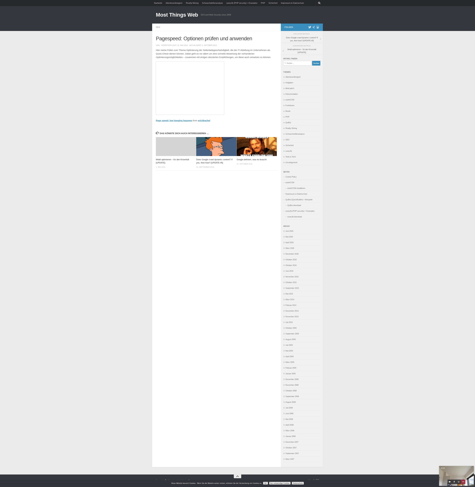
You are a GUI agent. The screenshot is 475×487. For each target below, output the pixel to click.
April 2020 (289, 242)
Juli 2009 (289, 345)
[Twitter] (309, 27)
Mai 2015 (289, 294)
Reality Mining (192, 3)
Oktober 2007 (291, 448)
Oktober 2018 (291, 259)
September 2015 (292, 288)
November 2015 (291, 277)
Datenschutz (298, 483)
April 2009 (289, 356)
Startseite (158, 3)
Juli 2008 (289, 408)
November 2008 (291, 385)
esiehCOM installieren (296, 188)
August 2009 (290, 339)
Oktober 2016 (291, 265)
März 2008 (289, 431)
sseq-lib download (294, 217)
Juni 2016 (289, 271)
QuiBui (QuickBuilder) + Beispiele (298, 200)
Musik (287, 111)
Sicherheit (273, 3)
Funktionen (289, 105)
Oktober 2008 (291, 391)
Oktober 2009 (291, 328)
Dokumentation (291, 94)
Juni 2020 (289, 231)
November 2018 (291, 254)
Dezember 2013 (291, 311)
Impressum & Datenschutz (292, 3)
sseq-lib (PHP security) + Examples (241, 3)
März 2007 (289, 459)
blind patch (289, 88)
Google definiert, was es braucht (252, 159)
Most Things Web (177, 15)
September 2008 (292, 396)
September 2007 (292, 453)
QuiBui (288, 122)
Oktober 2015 (291, 282)
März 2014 (289, 299)
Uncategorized (291, 162)
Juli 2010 (289, 322)
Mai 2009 (289, 351)
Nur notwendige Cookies (280, 483)
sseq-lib (288, 151)
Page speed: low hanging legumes (174, 120)
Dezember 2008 (291, 379)
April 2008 (289, 425)
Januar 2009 (290, 373)
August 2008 (290, 402)
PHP (263, 3)
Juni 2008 (289, 413)
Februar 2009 (290, 368)
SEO (158, 27)
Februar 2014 (290, 305)
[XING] (313, 27)
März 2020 (289, 248)
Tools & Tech (290, 157)
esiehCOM (289, 100)
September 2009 (292, 334)
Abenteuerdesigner (174, 3)
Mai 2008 (289, 419)
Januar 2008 (290, 436)
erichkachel (204, 120)
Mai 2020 (289, 237)
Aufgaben (289, 83)
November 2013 (291, 316)
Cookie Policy (291, 177)
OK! (265, 483)
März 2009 (289, 362)
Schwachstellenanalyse (212, 3)
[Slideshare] (317, 27)
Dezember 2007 (291, 442)
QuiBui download (294, 205)
